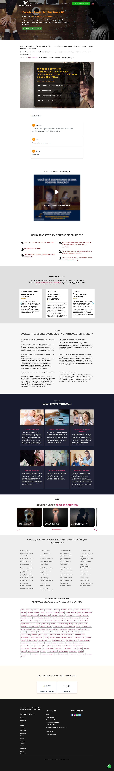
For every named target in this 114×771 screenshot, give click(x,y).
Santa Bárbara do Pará (71, 640)
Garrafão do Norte (80, 634)
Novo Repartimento (87, 612)
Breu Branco (62, 615)
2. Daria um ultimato (46, 90)
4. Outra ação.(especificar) (48, 100)
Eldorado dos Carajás (69, 626)
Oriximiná (23, 615)
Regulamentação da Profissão (53, 722)
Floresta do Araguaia (84, 640)
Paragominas (49, 612)
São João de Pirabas (32, 640)
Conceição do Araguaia (73, 620)
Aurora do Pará (85, 629)
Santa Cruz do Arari (52, 651)
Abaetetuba (63, 609)
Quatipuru (58, 648)
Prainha (64, 632)
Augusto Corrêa (25, 623)
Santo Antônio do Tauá (74, 629)
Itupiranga (41, 620)
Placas (39, 632)
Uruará (32, 623)
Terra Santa (41, 643)
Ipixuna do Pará (70, 615)
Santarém (36, 609)
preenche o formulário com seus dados (48, 282)
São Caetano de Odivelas (58, 643)
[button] (93, 303)
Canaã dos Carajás (33, 626)
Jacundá (55, 618)
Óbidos (57, 620)
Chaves (23, 640)
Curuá (39, 648)
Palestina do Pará (25, 654)
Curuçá (75, 623)
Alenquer (87, 618)
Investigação (45, 3)
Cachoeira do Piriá (57, 626)
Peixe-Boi (80, 651)
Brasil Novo (34, 648)
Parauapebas (49, 609)
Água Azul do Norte (55, 634)
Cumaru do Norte (66, 648)
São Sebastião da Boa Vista (68, 634)
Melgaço (46, 634)
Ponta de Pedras (32, 632)
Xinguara (38, 623)
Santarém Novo (63, 654)
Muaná (70, 623)
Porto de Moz (45, 623)
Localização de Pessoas (51, 725)
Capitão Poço (29, 620)
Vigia (35, 620)
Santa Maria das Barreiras (45, 640)
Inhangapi (23, 651)
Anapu (40, 634)
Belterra (81, 643)
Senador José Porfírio (33, 651)
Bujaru (81, 632)
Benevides (85, 615)
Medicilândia (63, 629)
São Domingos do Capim (52, 629)
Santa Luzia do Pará (26, 643)
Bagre (51, 632)
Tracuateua (45, 632)
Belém (22, 609)
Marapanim (34, 634)
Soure (46, 637)
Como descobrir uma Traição (81, 3)
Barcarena (30, 612)
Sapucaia (82, 654)
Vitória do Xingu (25, 648)
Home (47, 714)
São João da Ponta (73, 654)
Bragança (23, 612)
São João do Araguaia (48, 648)
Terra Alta (86, 648)
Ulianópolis (48, 618)
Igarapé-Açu (24, 626)
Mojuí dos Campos (57, 645)
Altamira (36, 612)
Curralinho (42, 626)
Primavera (42, 651)
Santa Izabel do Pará (45, 615)
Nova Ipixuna (38, 645)
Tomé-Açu (78, 615)
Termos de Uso (49, 731)
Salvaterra (88, 637)
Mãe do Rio (57, 632)
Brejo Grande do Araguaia (47, 654)
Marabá (42, 609)
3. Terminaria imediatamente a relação (51, 95)
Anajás (76, 632)
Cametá (70, 609)
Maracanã (70, 632)
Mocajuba (23, 632)
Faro (56, 654)
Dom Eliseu (41, 618)
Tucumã (81, 623)
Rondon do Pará (49, 620)
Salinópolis (53, 623)
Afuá (86, 623)
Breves (62, 612)
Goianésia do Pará (62, 623)
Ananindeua (29, 609)
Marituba (76, 609)
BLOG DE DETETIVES (67, 505)
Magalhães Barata (63, 651)
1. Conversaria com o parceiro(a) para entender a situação (56, 85)
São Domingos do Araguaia (38, 637)
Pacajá (82, 620)
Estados (36, 3)
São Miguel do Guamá (64, 618)
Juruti (81, 618)
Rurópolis (62, 620)
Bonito (49, 645)
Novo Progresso (25, 637)
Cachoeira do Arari (80, 637)
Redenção (73, 612)
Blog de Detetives (32, 57)
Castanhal (56, 609)
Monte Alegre (75, 618)
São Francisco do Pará (69, 645)
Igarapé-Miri (24, 618)
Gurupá (78, 626)
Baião (86, 620)
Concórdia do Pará (86, 626)
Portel (30, 618)
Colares (80, 648)
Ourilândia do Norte (26, 629)
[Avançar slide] (95, 529)
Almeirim (49, 626)
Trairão (34, 643)
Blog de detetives (65, 3)
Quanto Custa (55, 3)
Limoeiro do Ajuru (25, 634)
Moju (79, 612)
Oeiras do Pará (41, 629)
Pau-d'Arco (89, 654)
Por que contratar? (50, 719)
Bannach (23, 656)
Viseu (35, 618)
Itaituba (68, 612)
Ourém (75, 643)
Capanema (54, 615)
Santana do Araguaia (33, 615)
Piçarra (74, 648)
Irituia (34, 629)
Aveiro (44, 645)
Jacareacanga (73, 651)
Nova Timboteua (81, 645)
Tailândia (56, 612)
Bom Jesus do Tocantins (27, 645)
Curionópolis (69, 643)
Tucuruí (42, 612)
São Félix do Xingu (84, 609)
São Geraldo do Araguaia (67, 637)
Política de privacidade (51, 734)
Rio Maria (48, 643)
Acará (22, 620)
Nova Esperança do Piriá (58, 640)
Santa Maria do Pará (55, 637)
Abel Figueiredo (35, 654)
